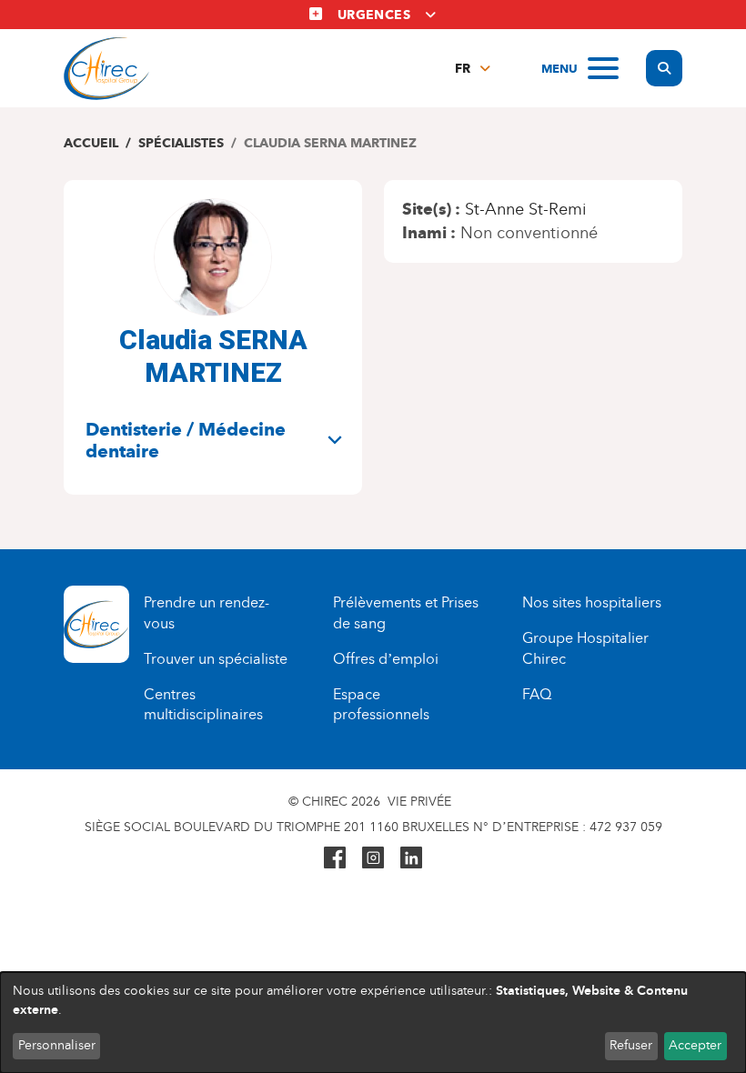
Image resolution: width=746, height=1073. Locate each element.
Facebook (334, 857)
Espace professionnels (381, 705)
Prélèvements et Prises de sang (406, 613)
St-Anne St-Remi (526, 209)
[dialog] (373, 1022)
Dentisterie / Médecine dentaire (186, 440)
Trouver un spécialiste (215, 658)
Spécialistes (181, 143)
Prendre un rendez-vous (206, 613)
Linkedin (411, 857)
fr (462, 68)
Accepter (695, 1045)
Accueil (91, 143)
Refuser (631, 1045)
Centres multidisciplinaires (203, 705)
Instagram (373, 857)
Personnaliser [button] (57, 1045)
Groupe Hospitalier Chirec (585, 648)
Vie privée (419, 801)
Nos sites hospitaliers (591, 602)
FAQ (536, 694)
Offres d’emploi (386, 658)
